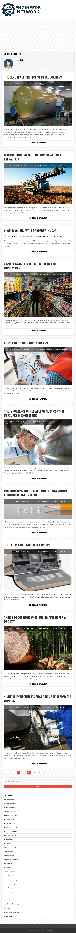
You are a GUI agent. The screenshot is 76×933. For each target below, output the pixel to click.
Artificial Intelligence (9, 819)
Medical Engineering (9, 884)
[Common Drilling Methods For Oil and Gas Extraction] (38, 183)
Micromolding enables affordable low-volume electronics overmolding (35, 493)
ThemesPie (32, 930)
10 (23, 773)
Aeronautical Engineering (11, 803)
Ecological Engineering (10, 847)
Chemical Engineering (10, 835)
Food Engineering (8, 864)
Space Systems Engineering (11, 904)
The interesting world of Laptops (27, 545)
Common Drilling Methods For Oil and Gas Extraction (32, 157)
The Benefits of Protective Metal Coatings (33, 77)
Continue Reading (43, 143)
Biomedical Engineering (10, 831)
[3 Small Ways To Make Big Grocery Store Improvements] (38, 294)
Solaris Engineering (9, 900)
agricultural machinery (10, 811)
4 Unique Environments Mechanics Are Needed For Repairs (37, 698)
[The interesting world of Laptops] (38, 570)
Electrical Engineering (10, 851)
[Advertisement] (38, 34)
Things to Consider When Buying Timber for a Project (35, 619)
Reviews (6, 896)
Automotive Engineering (10, 823)
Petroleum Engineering (10, 892)
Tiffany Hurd (15, 84)
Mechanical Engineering (10, 880)
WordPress (50, 930)
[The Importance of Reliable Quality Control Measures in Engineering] (38, 442)
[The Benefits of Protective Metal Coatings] (38, 103)
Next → (41, 773)
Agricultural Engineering (10, 807)
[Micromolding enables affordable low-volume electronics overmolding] (38, 509)
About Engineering (42, 84)
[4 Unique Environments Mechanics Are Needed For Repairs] (38, 727)
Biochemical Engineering (10, 827)
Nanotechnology (8, 888)
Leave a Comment (58, 84)
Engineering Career (9, 855)
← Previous (6, 773)
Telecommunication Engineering (13, 912)
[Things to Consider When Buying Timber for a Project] (38, 648)
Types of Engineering (45, 349)
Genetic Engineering (9, 872)
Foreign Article (8, 868)
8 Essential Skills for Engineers (26, 343)
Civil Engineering (8, 839)
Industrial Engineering (10, 876)
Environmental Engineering (11, 859)
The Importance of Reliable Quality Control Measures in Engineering (34, 413)
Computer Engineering (10, 843)
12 (34, 773)
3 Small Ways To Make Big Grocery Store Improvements (31, 266)
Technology (7, 908)
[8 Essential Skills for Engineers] (38, 366)
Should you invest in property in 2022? (31, 230)
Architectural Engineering (10, 815)
